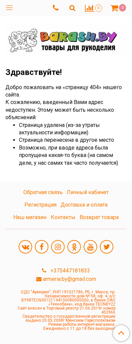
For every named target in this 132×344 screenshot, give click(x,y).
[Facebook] (41, 247)
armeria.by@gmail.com (69, 279)
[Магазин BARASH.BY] (66, 37)
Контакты (63, 217)
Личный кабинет (88, 192)
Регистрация (40, 205)
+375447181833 (69, 270)
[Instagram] (58, 247)
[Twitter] (106, 247)
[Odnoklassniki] (74, 247)
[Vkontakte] (25, 247)
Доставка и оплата (84, 205)
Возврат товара (99, 217)
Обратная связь (43, 192)
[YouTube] (90, 247)
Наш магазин (29, 217)
